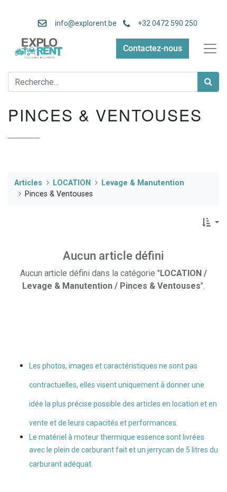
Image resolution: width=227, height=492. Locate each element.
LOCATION (72, 182)
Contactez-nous (152, 48)
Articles (28, 182)
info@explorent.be (83, 23)
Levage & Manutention (142, 182)
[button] (210, 222)
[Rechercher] (208, 82)
